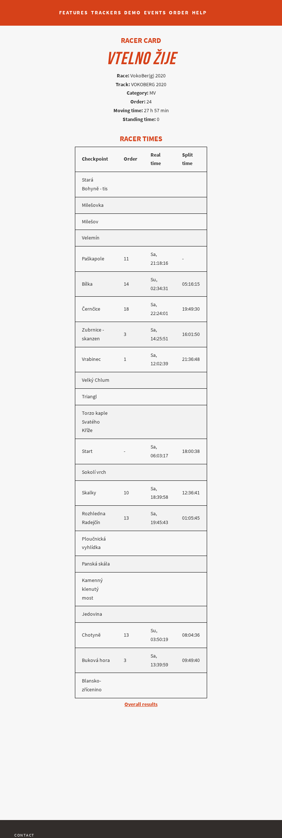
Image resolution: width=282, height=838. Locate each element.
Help (199, 12)
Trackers (106, 12)
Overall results (141, 704)
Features (73, 12)
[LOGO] (26, 9)
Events (155, 12)
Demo (132, 12)
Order (179, 12)
